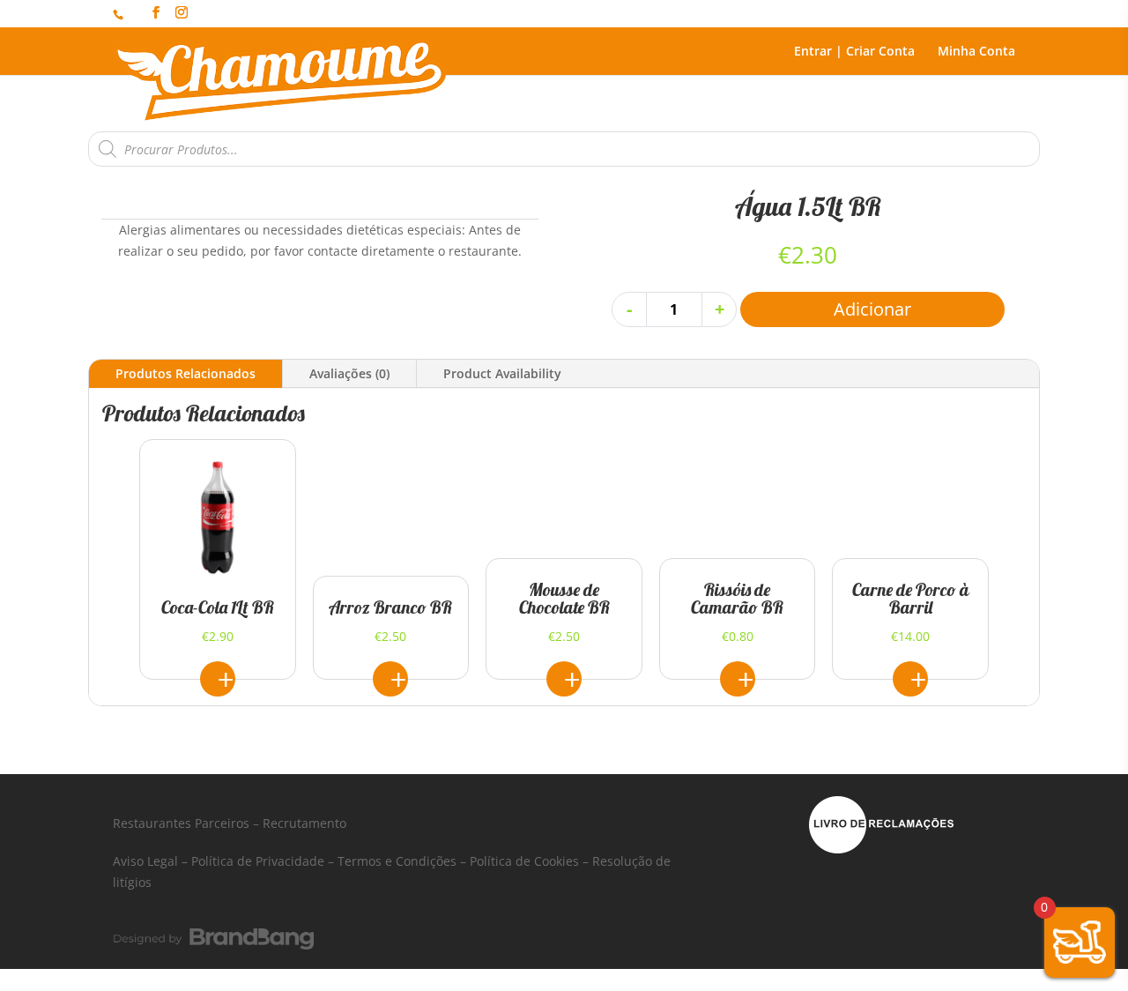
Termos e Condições (397, 861)
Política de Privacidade (257, 861)
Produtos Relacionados (185, 373)
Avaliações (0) (349, 373)
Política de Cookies (524, 861)
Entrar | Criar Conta (854, 52)
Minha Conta (976, 52)
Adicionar (872, 309)
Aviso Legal (145, 861)
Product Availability (502, 373)
